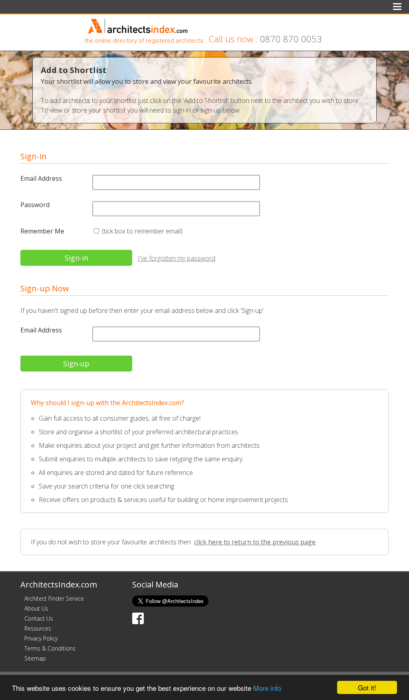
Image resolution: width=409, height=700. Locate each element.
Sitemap (35, 658)
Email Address (41, 178)
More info (267, 688)
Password (35, 204)
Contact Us (38, 618)
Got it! (367, 687)
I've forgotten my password (176, 258)
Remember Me (42, 231)
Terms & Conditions (49, 648)
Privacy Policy (41, 638)
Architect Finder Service (54, 598)
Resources (37, 628)
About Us (36, 608)
